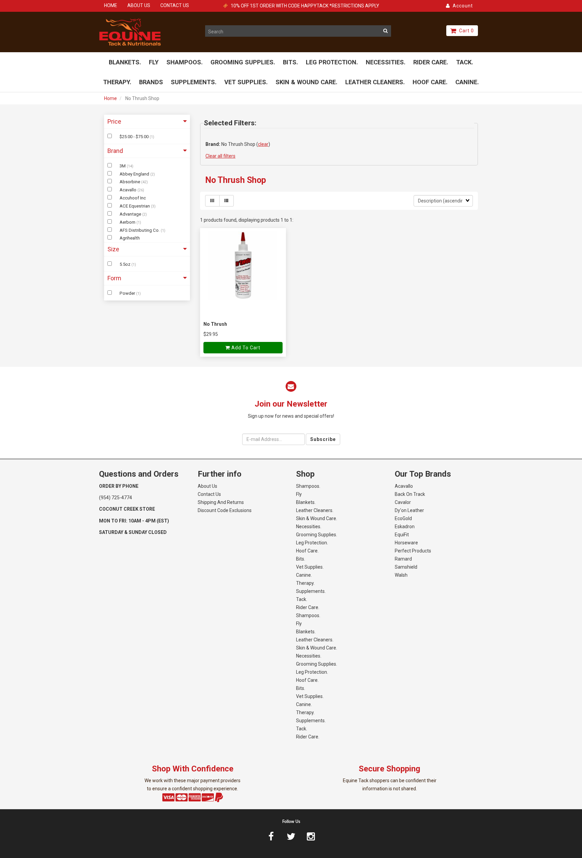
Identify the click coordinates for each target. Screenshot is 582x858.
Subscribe (323, 439)
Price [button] (114, 121)
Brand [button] (115, 150)
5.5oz (125, 264)
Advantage (131, 214)
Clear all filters (220, 156)
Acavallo (128, 189)
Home (110, 98)
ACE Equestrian (135, 206)
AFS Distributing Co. (140, 230)
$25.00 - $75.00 (135, 136)
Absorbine (130, 181)
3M (123, 165)
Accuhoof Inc (133, 197)
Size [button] (113, 249)
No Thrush (215, 324)
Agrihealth (130, 238)
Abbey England (135, 174)
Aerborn (128, 222)
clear (263, 144)
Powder (128, 293)
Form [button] (114, 278)
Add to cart (245, 347)
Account (461, 5)
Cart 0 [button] (465, 30)
